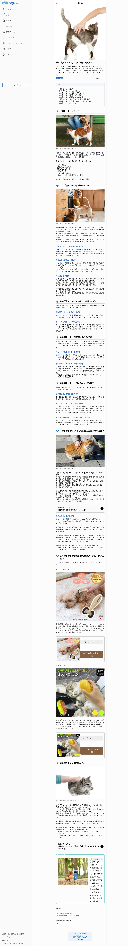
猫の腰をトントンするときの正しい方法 (71, 93)
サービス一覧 (5, 943)
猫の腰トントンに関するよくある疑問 (71, 97)
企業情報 (4, 934)
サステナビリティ (22, 943)
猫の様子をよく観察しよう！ (68, 103)
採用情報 (21, 934)
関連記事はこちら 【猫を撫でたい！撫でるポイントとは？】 (72, 508)
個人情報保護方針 (13, 934)
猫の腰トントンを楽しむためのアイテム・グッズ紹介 (76, 101)
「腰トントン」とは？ (66, 89)
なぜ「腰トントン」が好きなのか (69, 91)
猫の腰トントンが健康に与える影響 (70, 95)
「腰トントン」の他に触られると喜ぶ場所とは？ (74, 99)
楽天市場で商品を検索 (91, 654)
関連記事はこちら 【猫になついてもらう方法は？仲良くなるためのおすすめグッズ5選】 (78, 846)
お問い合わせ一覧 (13, 943)
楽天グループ (5, 941)
